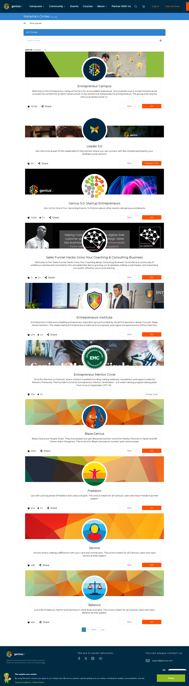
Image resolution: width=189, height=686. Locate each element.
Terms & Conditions (23, 682)
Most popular (36, 23)
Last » (103, 630)
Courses (88, 6)
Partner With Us (121, 6)
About (101, 6)
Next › (94, 630)
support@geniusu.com (162, 661)
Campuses (36, 6)
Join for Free (172, 6)
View (129, 106)
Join (152, 106)
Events (74, 6)
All (25, 23)
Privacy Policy (38, 682)
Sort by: (29, 50)
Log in (155, 6)
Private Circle (152, 394)
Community (56, 6)
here (43, 663)
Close (171, 678)
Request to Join (152, 163)
